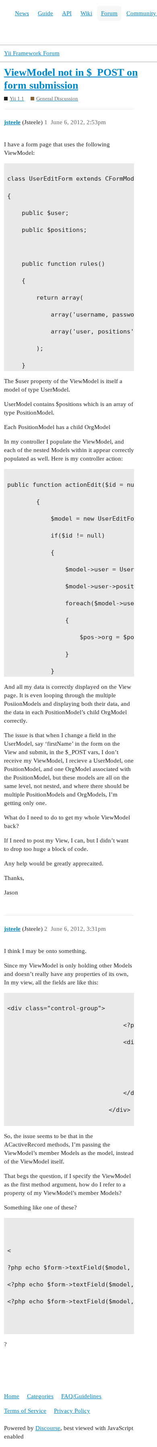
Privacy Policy (72, 1410)
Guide (45, 13)
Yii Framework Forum (32, 53)
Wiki (86, 13)
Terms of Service (25, 1410)
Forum (109, 13)
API (67, 13)
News (22, 13)
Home (11, 1396)
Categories (40, 1396)
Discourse (47, 1428)
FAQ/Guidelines (81, 1396)
